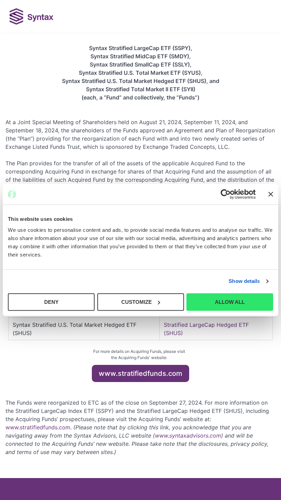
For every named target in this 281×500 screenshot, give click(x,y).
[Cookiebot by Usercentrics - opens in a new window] (226, 194)
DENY (51, 302)
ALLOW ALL (230, 302)
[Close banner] (270, 194)
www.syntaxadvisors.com (188, 435)
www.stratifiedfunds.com (140, 373)
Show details (244, 281)
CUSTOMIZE (136, 302)
